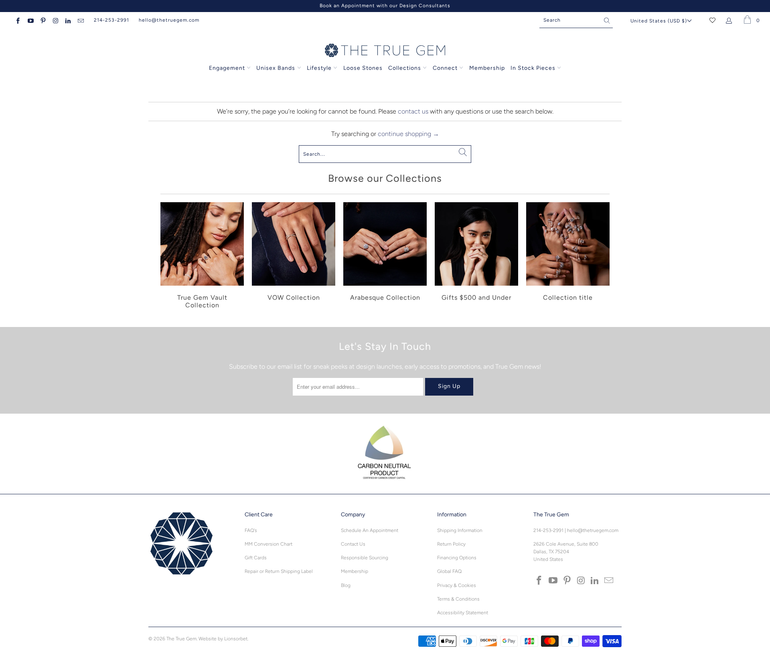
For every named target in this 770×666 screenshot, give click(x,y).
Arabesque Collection (385, 256)
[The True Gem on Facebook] (17, 20)
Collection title (568, 256)
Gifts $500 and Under (476, 256)
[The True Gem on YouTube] (29, 20)
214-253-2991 (111, 20)
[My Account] (730, 20)
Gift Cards (256, 557)
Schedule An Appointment (369, 530)
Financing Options (456, 557)
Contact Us (353, 544)
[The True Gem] (385, 51)
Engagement (227, 68)
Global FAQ (449, 571)
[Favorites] (712, 20)
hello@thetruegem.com (169, 20)
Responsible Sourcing (364, 557)
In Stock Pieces (534, 68)
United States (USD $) (658, 21)
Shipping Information (459, 530)
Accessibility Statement (462, 612)
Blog (346, 585)
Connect (445, 68)
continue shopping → (408, 134)
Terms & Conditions (458, 599)
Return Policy (451, 544)
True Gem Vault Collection (202, 256)
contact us (413, 111)
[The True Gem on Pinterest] (42, 20)
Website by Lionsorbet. (223, 639)
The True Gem (181, 639)
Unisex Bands (275, 68)
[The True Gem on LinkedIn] (67, 20)
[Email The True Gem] (80, 20)
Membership (487, 68)
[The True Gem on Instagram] (55, 20)
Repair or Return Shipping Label (279, 571)
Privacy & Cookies (456, 585)
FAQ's (251, 530)
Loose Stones (363, 68)
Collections (405, 68)
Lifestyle (319, 68)
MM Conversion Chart (268, 544)
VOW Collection (293, 256)
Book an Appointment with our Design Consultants (385, 5)
